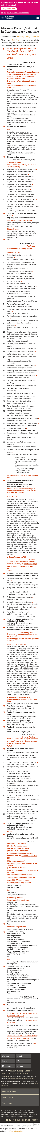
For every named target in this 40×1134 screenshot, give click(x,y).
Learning (5, 1061)
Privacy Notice (7, 1097)
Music (19, 1056)
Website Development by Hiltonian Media (21, 1078)
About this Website (9, 1092)
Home (12, 1071)
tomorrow (35, 37)
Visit (19, 1061)
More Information (15, 1131)
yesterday (20, 37)
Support (20, 1066)
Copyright (5, 1076)
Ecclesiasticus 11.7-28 (17, 557)
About (35, 1120)
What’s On (6, 1066)
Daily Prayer (16, 40)
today (28, 37)
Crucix (35, 1043)
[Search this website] (3, 1120)
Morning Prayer (23, 1073)
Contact (26, 1120)
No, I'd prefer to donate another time (15, 13)
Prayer (27, 1071)
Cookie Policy (7, 1103)
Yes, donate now (9, 9)
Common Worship (8, 1073)
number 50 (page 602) (21, 566)
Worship (5, 1056)
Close (36, 1124)
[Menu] (38, 17)
